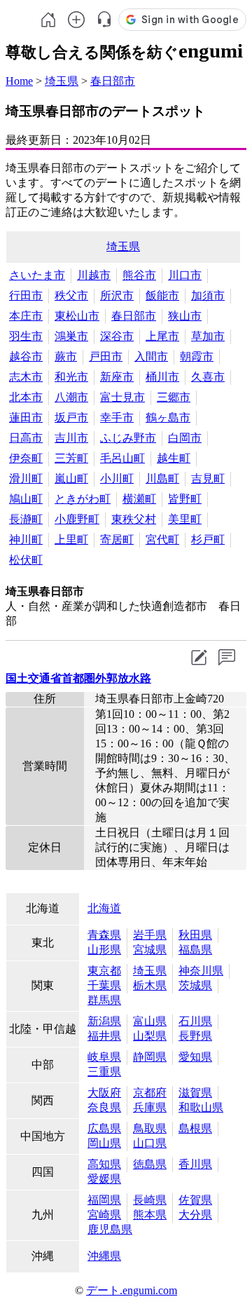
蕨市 (66, 356)
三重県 (104, 1072)
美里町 (185, 519)
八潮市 (71, 397)
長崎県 (150, 1200)
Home (19, 81)
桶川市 (162, 377)
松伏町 (26, 560)
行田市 (26, 295)
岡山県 (104, 1143)
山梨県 (150, 1036)
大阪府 (104, 1093)
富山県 (150, 1021)
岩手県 (150, 935)
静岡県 (150, 1057)
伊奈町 (26, 458)
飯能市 (162, 295)
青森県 (104, 935)
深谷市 (117, 336)
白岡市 (185, 438)
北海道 (104, 908)
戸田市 (105, 356)
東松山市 (77, 316)
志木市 (26, 377)
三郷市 (173, 397)
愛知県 (195, 1057)
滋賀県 (195, 1093)
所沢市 (117, 295)
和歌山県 (200, 1107)
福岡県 (104, 1200)
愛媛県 (104, 1179)
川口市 (185, 275)
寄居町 (117, 539)
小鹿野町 (77, 519)
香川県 (195, 1164)
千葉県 (104, 985)
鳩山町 (26, 499)
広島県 (104, 1128)
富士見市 (122, 397)
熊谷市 (139, 275)
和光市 (71, 377)
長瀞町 (26, 519)
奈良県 (104, 1107)
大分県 (195, 1215)
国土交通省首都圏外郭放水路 (78, 678)
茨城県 (195, 985)
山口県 (150, 1143)
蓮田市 (26, 417)
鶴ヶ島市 (168, 417)
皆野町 (185, 499)
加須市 (208, 295)
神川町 (26, 539)
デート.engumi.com (131, 1290)
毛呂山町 (122, 458)
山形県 (104, 950)
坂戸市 (71, 417)
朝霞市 (197, 356)
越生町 (173, 458)
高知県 (104, 1164)
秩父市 (71, 295)
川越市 (94, 275)
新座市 (117, 377)
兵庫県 (150, 1107)
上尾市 (162, 336)
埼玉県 (61, 81)
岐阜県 (104, 1057)
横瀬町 (139, 499)
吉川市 (71, 438)
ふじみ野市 (128, 438)
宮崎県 (104, 1215)
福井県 (104, 1036)
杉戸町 (208, 539)
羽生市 (26, 336)
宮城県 (150, 950)
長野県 (195, 1036)
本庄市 (26, 316)
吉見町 (208, 478)
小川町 (117, 478)
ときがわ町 (83, 499)
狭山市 (185, 316)
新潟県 (104, 1021)
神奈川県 (200, 971)
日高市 (26, 438)
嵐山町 (71, 478)
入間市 (151, 356)
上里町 (71, 539)
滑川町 (26, 478)
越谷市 (26, 356)
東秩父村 (133, 519)
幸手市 (117, 417)
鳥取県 (150, 1128)
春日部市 (112, 81)
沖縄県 (104, 1256)
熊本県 (150, 1215)
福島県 (195, 950)
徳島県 (150, 1164)
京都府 (150, 1093)
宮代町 (162, 539)
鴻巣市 (71, 336)
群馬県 (104, 1000)
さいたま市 (37, 275)
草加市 (208, 336)
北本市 (26, 397)
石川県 (195, 1021)
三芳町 (71, 458)
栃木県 (150, 985)
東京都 (104, 971)
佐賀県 (195, 1200)
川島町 (162, 478)
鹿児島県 (110, 1229)
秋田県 (195, 935)
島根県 (195, 1128)
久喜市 (208, 377)
